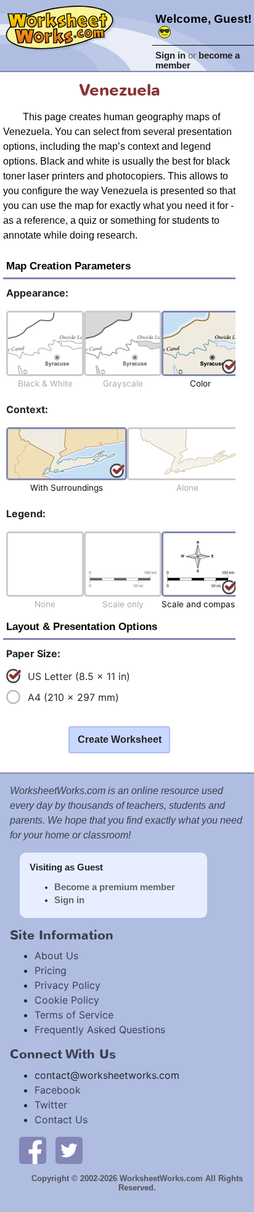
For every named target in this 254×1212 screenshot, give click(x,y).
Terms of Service (74, 1015)
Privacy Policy (67, 985)
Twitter (51, 1105)
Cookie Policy (67, 1000)
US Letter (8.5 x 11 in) (79, 676)
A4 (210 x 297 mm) (73, 697)
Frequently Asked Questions (100, 1029)
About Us (56, 955)
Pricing (51, 970)
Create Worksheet (120, 739)
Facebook (58, 1090)
